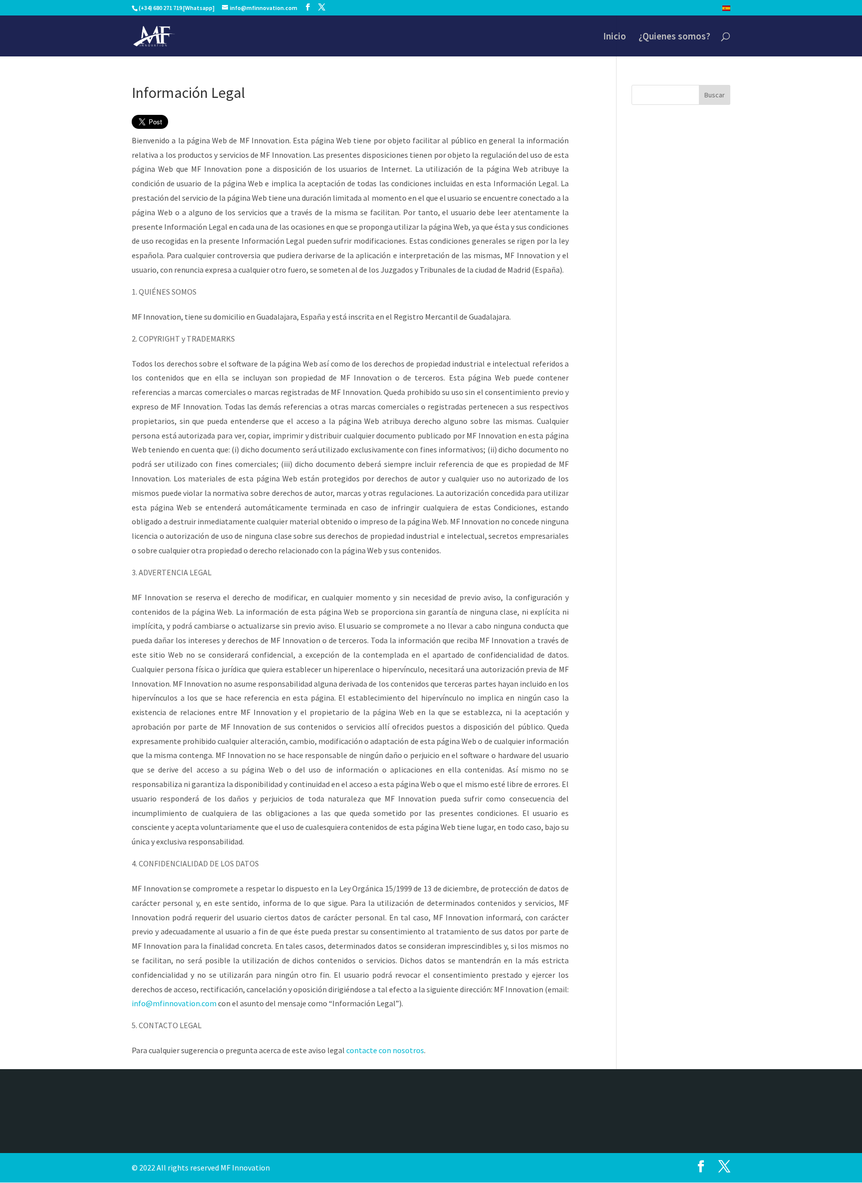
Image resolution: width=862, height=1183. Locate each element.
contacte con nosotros (385, 1050)
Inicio (614, 37)
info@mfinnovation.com (174, 1003)
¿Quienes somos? (674, 37)
